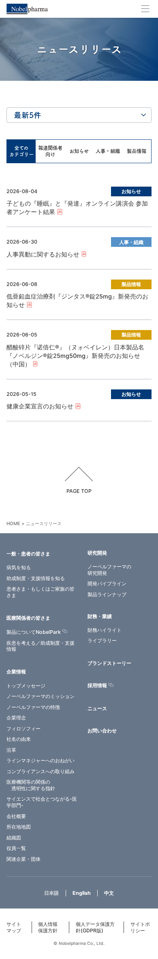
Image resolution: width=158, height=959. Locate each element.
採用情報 (97, 686)
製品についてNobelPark (33, 632)
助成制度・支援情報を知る (35, 578)
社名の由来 (18, 739)
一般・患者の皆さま (28, 554)
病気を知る (18, 567)
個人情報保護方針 (48, 927)
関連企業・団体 (23, 859)
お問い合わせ (102, 731)
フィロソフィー (23, 729)
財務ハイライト (105, 630)
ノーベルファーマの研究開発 (109, 570)
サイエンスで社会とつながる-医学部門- (41, 802)
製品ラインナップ (107, 594)
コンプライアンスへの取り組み (40, 771)
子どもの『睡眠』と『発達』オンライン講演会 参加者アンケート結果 (77, 208)
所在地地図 (18, 827)
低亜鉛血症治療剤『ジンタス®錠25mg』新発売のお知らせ (77, 301)
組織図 (13, 838)
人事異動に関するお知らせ (42, 254)
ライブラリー (102, 640)
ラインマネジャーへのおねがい (40, 760)
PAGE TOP (79, 491)
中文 (109, 893)
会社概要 (16, 816)
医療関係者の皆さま (28, 618)
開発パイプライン (107, 583)
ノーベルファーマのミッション (40, 696)
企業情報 (16, 672)
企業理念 (16, 718)
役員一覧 (16, 848)
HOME (13, 523)
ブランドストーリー (109, 663)
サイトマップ (13, 927)
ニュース (97, 708)
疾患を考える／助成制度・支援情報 (40, 646)
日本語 (51, 893)
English (82, 893)
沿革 (11, 750)
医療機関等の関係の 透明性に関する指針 (30, 785)
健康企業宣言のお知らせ (39, 406)
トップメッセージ (25, 686)
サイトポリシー (140, 927)
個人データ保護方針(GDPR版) (95, 927)
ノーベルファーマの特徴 (33, 707)
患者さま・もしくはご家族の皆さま (40, 592)
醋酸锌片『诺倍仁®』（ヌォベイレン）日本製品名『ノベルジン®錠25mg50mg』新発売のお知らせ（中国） (75, 356)
